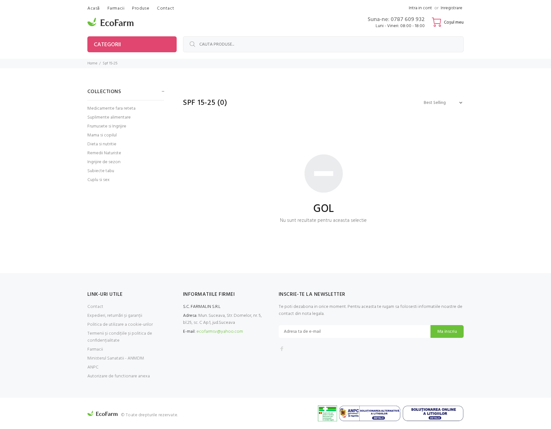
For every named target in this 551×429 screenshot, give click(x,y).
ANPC (93, 367)
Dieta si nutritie (101, 144)
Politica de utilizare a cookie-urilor (120, 324)
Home (92, 63)
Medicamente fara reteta (111, 108)
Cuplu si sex (98, 179)
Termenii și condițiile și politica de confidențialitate (119, 337)
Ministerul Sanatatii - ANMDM (115, 358)
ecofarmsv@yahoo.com (219, 331)
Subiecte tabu (100, 171)
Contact (95, 306)
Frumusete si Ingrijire (106, 126)
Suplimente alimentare (109, 117)
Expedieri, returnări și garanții (114, 315)
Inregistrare (451, 8)
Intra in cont (420, 8)
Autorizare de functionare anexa (118, 376)
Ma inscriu (447, 331)
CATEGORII (107, 44)
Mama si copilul (102, 135)
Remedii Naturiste (104, 153)
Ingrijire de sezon (104, 162)
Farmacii (95, 349)
